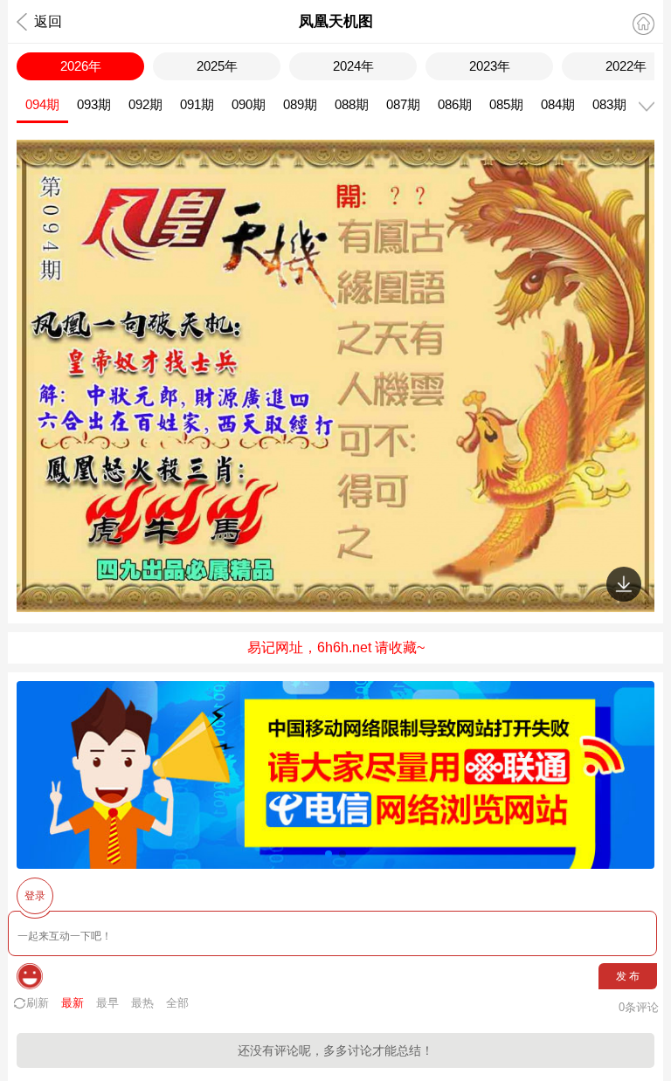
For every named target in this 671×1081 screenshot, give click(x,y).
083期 (609, 104)
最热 (142, 1002)
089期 (300, 104)
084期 (558, 104)
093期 (94, 104)
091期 (197, 104)
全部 (177, 1002)
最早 (107, 1002)
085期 (506, 104)
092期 (145, 104)
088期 (352, 104)
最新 (72, 1002)
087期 (403, 104)
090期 (249, 104)
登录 (34, 896)
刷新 (37, 1002)
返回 (48, 21)
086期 (455, 104)
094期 (42, 104)
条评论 (639, 1007)
